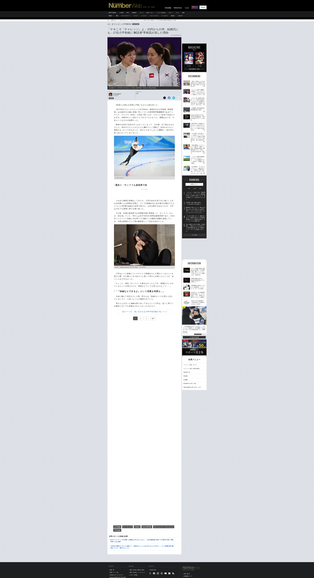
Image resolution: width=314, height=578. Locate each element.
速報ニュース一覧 (114, 572)
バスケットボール (154, 15)
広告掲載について (188, 576)
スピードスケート (123, 20)
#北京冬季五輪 (147, 527)
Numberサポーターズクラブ (116, 575)
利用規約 (185, 376)
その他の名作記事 (194, 337)
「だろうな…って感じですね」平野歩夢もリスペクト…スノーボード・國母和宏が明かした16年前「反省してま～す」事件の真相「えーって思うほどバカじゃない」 (195, 196)
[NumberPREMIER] (194, 7)
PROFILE (111, 98)
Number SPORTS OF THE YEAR (118, 577)
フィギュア (144, 15)
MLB (128, 12)
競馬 (183, 12)
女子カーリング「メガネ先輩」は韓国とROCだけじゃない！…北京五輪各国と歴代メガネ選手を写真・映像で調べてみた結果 (141, 540)
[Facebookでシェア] (169, 98)
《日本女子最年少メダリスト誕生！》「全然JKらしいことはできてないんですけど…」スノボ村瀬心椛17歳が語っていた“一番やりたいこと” (142, 547)
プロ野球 (121, 12)
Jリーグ (141, 12)
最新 (189, 188)
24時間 (194, 188)
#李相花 (137, 527)
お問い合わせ (187, 573)
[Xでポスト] (164, 98)
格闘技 (110, 15)
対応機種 (185, 379)
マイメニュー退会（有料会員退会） (191, 368)
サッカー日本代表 (161, 12)
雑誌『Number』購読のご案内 (137, 569)
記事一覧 (112, 569)
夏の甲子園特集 (112, 12)
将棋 (117, 15)
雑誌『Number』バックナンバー (137, 572)
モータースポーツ (125, 15)
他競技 (172, 15)
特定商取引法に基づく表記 (189, 383)
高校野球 (134, 12)
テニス (177, 12)
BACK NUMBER (136, 24)
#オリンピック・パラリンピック (163, 527)
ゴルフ (170, 12)
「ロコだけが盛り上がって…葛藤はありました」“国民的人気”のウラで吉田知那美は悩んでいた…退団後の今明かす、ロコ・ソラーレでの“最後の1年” (195, 218)
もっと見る (194, 235)
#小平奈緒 (117, 527)
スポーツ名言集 (133, 575)
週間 (200, 188)
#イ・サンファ (127, 527)
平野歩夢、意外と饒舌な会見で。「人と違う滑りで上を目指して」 (194, 203)
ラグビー (136, 15)
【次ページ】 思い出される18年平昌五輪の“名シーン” (144, 312)
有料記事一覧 (186, 372)
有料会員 (203, 7)
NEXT (153, 318)
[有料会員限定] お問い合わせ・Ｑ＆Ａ (192, 387)
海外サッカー (149, 12)
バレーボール (164, 15)
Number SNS (153, 569)
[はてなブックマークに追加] (173, 98)
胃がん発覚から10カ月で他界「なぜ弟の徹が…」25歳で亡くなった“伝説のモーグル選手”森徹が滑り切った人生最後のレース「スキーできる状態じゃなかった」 (195, 228)
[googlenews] (169, 573)
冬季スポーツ (114, 20)
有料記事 (180, 15)
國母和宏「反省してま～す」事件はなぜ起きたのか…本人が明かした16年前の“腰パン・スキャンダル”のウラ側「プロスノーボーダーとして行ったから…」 (195, 210)
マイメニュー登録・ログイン (190, 364)
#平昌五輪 (117, 530)
